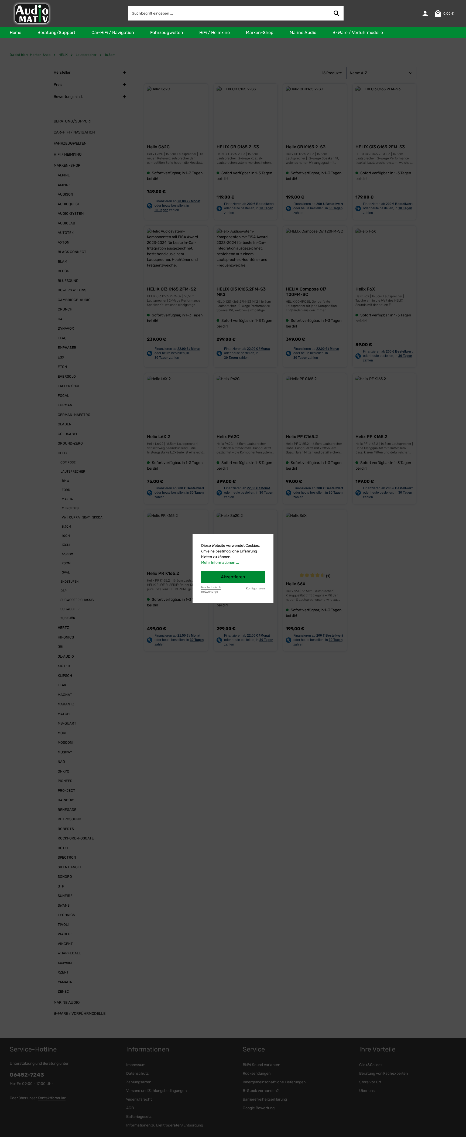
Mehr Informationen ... (220, 562)
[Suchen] (337, 13)
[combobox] (229, 13)
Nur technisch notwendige (211, 590)
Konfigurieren (255, 588)
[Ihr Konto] (425, 14)
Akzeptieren (233, 576)
